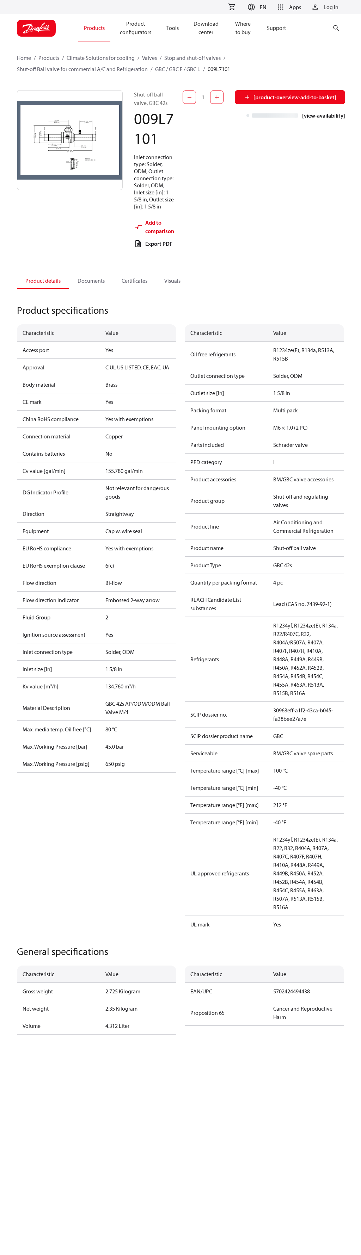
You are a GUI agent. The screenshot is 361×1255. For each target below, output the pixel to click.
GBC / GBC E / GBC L (177, 69)
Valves (149, 57)
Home (24, 57)
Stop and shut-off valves (192, 57)
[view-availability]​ (323, 115)
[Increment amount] (217, 97)
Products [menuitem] (94, 27)
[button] (256, 7)
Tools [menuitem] (172, 27)
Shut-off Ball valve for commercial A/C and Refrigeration (82, 69)
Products (48, 57)
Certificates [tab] (134, 280)
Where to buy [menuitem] (243, 28)
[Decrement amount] (189, 97)
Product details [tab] (43, 280)
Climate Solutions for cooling (101, 57)
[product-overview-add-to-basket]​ (294, 97)
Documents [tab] (91, 280)
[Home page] (36, 28)
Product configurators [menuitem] (135, 28)
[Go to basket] (231, 7)
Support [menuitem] (276, 27)
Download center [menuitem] (206, 28)
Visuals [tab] (172, 280)
